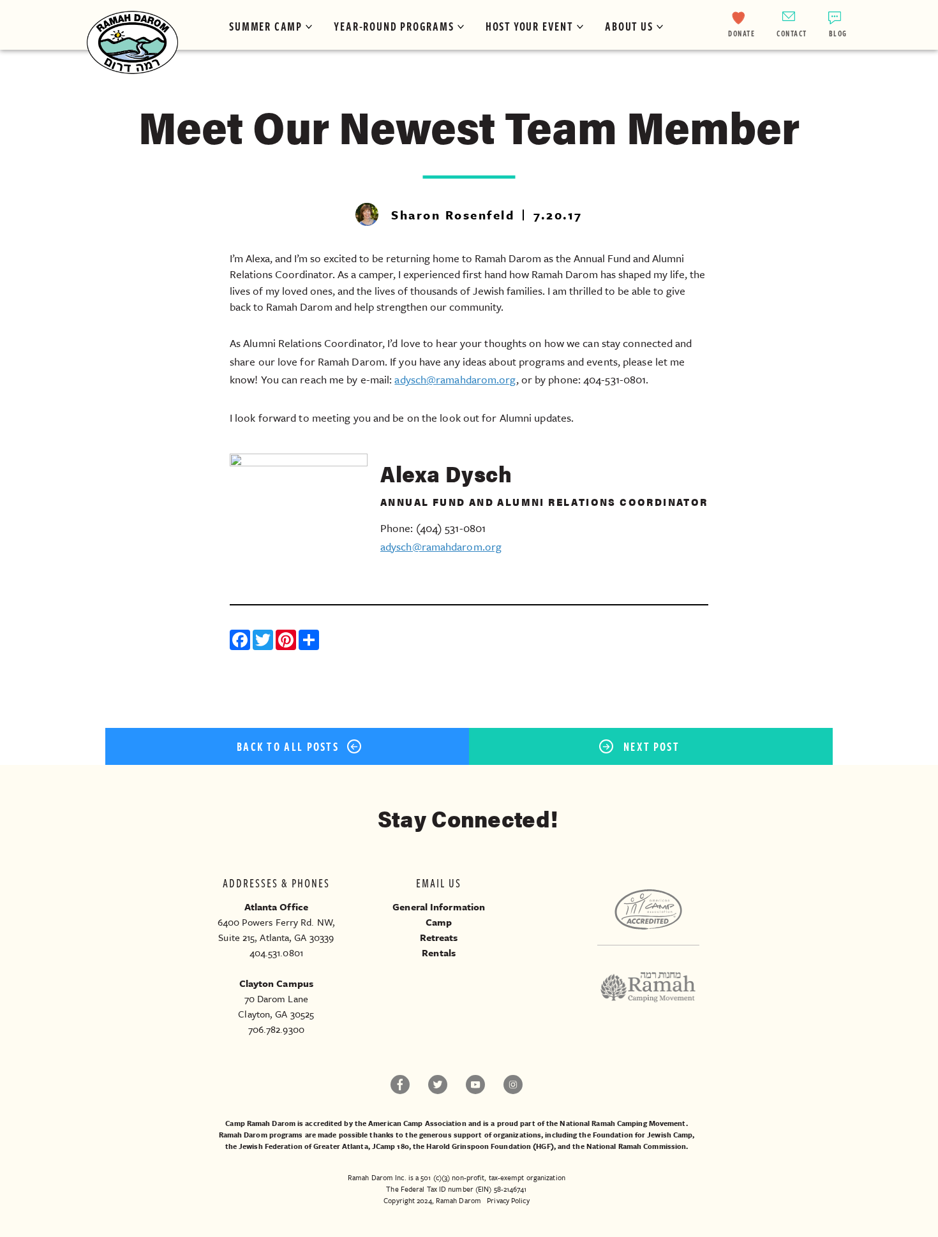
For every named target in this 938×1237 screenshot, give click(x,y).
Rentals (439, 952)
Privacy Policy (508, 1200)
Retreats (439, 937)
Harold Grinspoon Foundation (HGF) (489, 1146)
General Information (438, 907)
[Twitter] (264, 641)
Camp (439, 922)
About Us (629, 26)
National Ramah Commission (636, 1146)
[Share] (310, 641)
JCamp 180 (390, 1146)
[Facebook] (241, 641)
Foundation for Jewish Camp (643, 1134)
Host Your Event (530, 26)
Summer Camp (265, 26)
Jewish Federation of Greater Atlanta (303, 1146)
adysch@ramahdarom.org (455, 379)
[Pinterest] (287, 641)
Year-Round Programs (394, 26)
